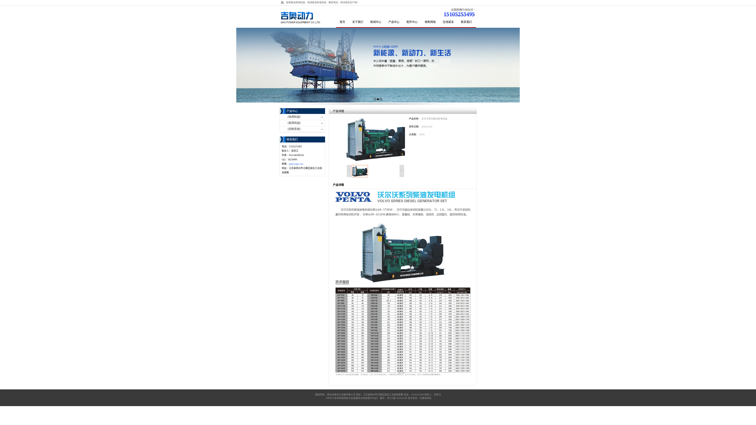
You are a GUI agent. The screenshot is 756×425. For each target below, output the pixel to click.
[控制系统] (294, 129)
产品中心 (292, 111)
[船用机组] (294, 122)
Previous (3, 65)
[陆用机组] (294, 116)
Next (752, 65)
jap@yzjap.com (296, 164)
